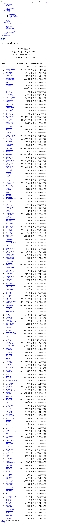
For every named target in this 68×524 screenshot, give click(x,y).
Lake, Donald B (9, 95)
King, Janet (8, 437)
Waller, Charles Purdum (11, 301)
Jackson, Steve (9, 402)
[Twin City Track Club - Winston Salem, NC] (10, 1)
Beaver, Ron (8, 374)
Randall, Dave (9, 188)
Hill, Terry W (9, 241)
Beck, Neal (8, 401)
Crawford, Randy (9, 277)
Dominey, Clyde (9, 239)
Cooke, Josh (8, 132)
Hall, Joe (8, 117)
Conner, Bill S (9, 155)
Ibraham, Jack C (9, 222)
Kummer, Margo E (10, 276)
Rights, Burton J (9, 468)
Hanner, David (9, 205)
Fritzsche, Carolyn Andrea (11, 380)
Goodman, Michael (10, 107)
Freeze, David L (9, 136)
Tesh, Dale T (8, 280)
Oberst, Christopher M (10, 305)
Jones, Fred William (10, 213)
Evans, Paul (8, 420)
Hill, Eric (8, 461)
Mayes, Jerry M (9, 417)
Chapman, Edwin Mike (11, 333)
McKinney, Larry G (10, 131)
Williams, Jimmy (9, 283)
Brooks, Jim (8, 129)
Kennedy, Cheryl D (10, 332)
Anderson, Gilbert (10, 396)
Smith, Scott (8, 211)
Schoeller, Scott (9, 133)
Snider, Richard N (10, 214)
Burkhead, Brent (9, 317)
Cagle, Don (8, 201)
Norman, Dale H (9, 202)
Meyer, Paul (8, 180)
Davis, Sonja (8, 518)
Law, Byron (8, 85)
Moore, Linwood (9, 157)
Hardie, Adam (9, 484)
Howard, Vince (9, 67)
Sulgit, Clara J (9, 493)
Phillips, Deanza (9, 383)
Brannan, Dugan (9, 169)
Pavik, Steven (9, 197)
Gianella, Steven (9, 191)
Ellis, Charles (9, 349)
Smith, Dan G (9, 384)
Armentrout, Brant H (10, 69)
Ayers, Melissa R (9, 324)
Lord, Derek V (9, 308)
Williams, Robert (9, 471)
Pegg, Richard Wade (10, 252)
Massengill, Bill (9, 261)
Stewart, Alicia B (9, 492)
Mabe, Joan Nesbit (10, 98)
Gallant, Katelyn (9, 464)
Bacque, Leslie (9, 236)
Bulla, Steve (8, 478)
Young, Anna (9, 337)
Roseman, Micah (9, 150)
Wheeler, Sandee (9, 443)
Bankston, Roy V (9, 381)
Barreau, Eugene (9, 387)
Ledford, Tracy (9, 446)
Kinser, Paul (8, 65)
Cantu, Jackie (9, 398)
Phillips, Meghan (9, 144)
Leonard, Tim (9, 339)
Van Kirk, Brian (9, 183)
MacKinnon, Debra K (10, 415)
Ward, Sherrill (9, 412)
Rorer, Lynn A (9, 455)
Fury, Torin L (9, 263)
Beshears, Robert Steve (11, 198)
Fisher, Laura (9, 204)
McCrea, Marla (9, 307)
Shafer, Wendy (9, 481)
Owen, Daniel (9, 364)
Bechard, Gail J (9, 399)
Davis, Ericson (9, 245)
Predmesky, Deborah (10, 310)
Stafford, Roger (9, 359)
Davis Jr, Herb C (9, 343)
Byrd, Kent (8, 194)
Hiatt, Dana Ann (9, 233)
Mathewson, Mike (10, 116)
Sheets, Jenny (9, 145)
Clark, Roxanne (9, 458)
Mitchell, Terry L (9, 185)
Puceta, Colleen (9, 177)
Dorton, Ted (8, 348)
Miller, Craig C (9, 282)
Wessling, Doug (9, 103)
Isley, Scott (8, 232)
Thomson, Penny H (10, 459)
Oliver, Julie (8, 172)
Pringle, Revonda (9, 427)
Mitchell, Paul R (9, 208)
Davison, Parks (9, 467)
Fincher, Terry (9, 430)
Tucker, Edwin (9, 230)
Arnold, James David (10, 248)
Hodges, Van (8, 376)
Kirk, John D (9, 164)
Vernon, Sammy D (10, 367)
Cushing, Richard (9, 170)
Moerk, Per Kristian (10, 72)
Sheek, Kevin (9, 445)
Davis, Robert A (9, 342)
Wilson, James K (9, 100)
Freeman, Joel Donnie (10, 361)
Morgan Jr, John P (10, 326)
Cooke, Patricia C (9, 511)
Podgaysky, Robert (10, 260)
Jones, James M (9, 186)
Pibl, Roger (8, 161)
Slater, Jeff (8, 358)
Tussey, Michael (9, 351)
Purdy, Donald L (9, 223)
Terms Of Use (3, 521)
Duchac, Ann (9, 286)
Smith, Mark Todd (10, 323)
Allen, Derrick (9, 379)
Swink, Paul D (9, 255)
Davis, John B (9, 386)
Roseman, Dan (9, 421)
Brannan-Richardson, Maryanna (13, 321)
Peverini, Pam (9, 500)
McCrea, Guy (9, 141)
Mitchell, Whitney (10, 509)
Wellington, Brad (9, 274)
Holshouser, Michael (10, 390)
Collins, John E (9, 87)
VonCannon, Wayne (10, 499)
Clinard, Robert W (10, 470)
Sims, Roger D (9, 292)
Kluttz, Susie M (9, 226)
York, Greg (8, 370)
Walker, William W (10, 119)
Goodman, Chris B (10, 254)
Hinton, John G (9, 73)
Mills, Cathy (8, 505)
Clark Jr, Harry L (9, 447)
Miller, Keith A (9, 315)
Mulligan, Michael (10, 81)
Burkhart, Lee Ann (10, 258)
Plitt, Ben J (8, 508)
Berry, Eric (8, 66)
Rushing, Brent (9, 293)
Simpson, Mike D (9, 318)
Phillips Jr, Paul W (10, 271)
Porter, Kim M (9, 302)
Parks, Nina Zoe (9, 216)
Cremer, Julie (9, 514)
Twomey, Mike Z (9, 227)
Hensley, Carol (9, 497)
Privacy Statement (4, 522)
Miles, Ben (8, 516)
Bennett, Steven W (10, 166)
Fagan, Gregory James (10, 135)
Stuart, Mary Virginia (10, 219)
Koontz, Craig (9, 423)
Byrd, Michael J (9, 220)
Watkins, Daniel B (10, 408)
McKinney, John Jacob (11, 242)
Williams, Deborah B (10, 418)
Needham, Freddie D (10, 182)
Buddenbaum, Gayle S (11, 496)
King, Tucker (9, 304)
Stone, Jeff (8, 113)
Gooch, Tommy (9, 75)
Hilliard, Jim (8, 456)
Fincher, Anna (9, 428)
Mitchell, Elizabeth (10, 395)
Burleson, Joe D (9, 163)
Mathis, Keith (9, 91)
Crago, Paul (8, 403)
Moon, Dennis (9, 126)
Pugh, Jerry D (9, 298)
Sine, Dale (8, 151)
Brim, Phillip (8, 158)
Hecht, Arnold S (9, 472)
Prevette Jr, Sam (9, 512)
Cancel (3, 47)
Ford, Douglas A (9, 365)
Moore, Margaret (9, 489)
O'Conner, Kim (9, 352)
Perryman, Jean (9, 424)
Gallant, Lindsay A (10, 440)
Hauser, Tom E (9, 270)
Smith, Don (8, 377)
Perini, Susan (9, 295)
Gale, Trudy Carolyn (10, 251)
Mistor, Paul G (9, 106)
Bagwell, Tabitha (9, 483)
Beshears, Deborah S (10, 462)
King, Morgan (9, 475)
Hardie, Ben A (9, 327)
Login (2, 36)
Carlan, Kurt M (9, 125)
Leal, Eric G (8, 392)
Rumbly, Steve (9, 192)
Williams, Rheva (9, 480)
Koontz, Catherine (10, 311)
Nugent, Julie (9, 515)
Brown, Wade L (9, 453)
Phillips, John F (9, 110)
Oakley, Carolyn (9, 289)
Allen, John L (9, 354)
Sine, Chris (8, 147)
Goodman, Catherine (10, 285)
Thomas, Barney (9, 173)
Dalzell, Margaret (9, 411)
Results (9, 35)
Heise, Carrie (9, 167)
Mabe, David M (9, 84)
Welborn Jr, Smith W (10, 330)
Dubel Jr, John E (9, 207)
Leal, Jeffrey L (9, 393)
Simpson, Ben (9, 371)
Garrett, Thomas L (10, 257)
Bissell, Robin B (9, 474)
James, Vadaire (9, 494)
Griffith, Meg (9, 340)
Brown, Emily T (9, 320)
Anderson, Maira (9, 235)
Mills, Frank (8, 502)
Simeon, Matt (9, 506)
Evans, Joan (8, 442)
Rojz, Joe (8, 82)
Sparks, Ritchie (9, 406)
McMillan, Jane (9, 357)
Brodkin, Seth (9, 273)
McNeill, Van (9, 312)
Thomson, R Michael (10, 238)
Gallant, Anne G (9, 465)
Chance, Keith (9, 249)
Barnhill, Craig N (9, 434)
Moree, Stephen (9, 224)
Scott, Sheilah (9, 433)
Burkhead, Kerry (9, 439)
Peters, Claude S (9, 246)
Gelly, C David (9, 148)
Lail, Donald (8, 450)
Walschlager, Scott (10, 79)
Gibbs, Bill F (8, 111)
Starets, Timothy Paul (10, 109)
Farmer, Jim (8, 76)
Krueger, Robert (9, 138)
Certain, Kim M (9, 114)
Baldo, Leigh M (9, 452)
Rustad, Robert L (9, 335)
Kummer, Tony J (9, 154)
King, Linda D (9, 477)
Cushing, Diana (9, 200)
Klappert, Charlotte (10, 425)
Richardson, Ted (9, 92)
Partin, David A (9, 355)
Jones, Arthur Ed (9, 290)
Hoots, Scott (8, 346)
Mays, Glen (8, 70)
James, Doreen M (9, 436)
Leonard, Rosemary (10, 368)
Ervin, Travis (8, 142)
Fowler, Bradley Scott (10, 97)
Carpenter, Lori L (9, 486)
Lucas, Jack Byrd (9, 362)
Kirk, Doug (8, 217)
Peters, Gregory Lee (10, 210)
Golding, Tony (9, 299)
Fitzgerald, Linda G (10, 229)
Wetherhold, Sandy (10, 139)
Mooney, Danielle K (10, 244)
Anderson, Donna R (10, 122)
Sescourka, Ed (9, 503)
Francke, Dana (9, 153)
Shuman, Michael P (10, 487)
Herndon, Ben (9, 279)
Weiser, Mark (9, 296)
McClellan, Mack (9, 123)
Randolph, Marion (10, 449)
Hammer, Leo (9, 266)
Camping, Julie (9, 414)
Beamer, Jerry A (9, 405)
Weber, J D (8, 189)
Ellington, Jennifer (10, 345)
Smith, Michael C (9, 373)
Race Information (4, 35)
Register (3, 38)
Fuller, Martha (9, 195)
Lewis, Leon (8, 176)
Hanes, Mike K (9, 128)
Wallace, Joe (8, 314)
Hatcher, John (9, 336)
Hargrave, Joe (9, 409)
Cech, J (7, 88)
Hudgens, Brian (9, 89)
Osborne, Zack (9, 179)
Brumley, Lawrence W (11, 267)
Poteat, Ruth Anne (10, 288)
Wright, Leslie (9, 101)
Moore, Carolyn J (9, 389)
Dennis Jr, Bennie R (10, 329)
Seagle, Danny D (9, 490)
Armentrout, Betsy (10, 160)
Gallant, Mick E (9, 104)
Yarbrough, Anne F (10, 175)
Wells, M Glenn (9, 120)
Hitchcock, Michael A (10, 264)
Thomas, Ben (9, 94)
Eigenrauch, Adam (10, 78)
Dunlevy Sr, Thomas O (11, 431)
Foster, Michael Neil (10, 268)
